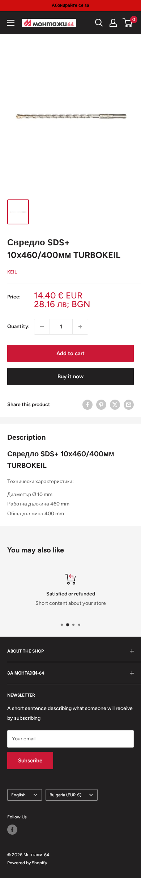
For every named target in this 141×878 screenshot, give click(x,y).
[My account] (113, 23)
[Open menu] (10, 23)
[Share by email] (129, 405)
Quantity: (18, 326)
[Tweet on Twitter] (115, 405)
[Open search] (99, 23)
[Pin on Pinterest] (101, 405)
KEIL (12, 272)
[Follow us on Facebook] (12, 830)
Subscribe (30, 760)
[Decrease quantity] (42, 326)
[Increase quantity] (80, 326)
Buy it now (70, 376)
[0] (127, 22)
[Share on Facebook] (87, 405)
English (18, 794)
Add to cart (70, 353)
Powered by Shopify (27, 862)
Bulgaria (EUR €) (65, 794)
